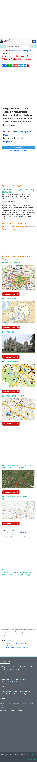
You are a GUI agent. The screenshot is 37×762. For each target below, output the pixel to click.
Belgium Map (4, 674)
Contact (2, 698)
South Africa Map (5, 661)
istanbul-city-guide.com (12, 708)
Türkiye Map (5, 679)
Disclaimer (7, 755)
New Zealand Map (7, 669)
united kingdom (25, 51)
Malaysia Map (17, 691)
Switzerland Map (17, 667)
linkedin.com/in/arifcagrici (24, 537)
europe (16, 51)
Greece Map (3, 686)
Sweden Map (5, 681)
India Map (17, 669)
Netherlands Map (29, 667)
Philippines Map (6, 667)
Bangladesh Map (7, 691)
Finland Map (14, 681)
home (11, 51)
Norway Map (22, 694)
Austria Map (23, 679)
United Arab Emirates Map (9, 694)
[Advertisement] (18, 19)
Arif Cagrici (10, 530)
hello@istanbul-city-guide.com (14, 710)
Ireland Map (14, 679)
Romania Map (27, 691)
